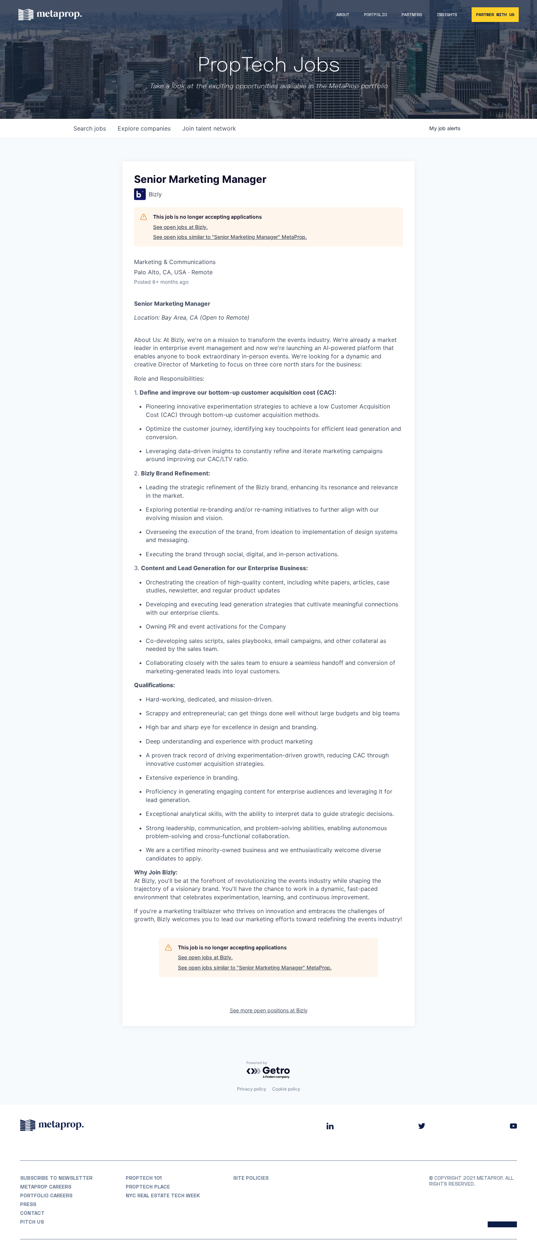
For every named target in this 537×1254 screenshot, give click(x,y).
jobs (89, 128)
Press (28, 1204)
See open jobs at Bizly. (180, 227)
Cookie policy (286, 1089)
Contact (32, 1213)
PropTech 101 (144, 1178)
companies (144, 128)
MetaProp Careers (45, 1187)
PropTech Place (148, 1187)
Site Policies (250, 1178)
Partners (411, 14)
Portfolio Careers (46, 1195)
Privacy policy (251, 1089)
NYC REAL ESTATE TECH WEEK (163, 1195)
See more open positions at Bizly (269, 1010)
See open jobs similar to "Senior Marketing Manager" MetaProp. (230, 237)
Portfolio (375, 14)
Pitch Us (32, 1222)
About (342, 14)
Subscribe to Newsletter (56, 1178)
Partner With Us (495, 14)
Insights (447, 14)
